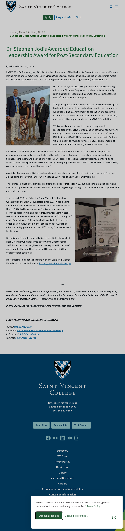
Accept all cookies (49, 515)
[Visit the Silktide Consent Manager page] (114, 517)
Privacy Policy (92, 506)
